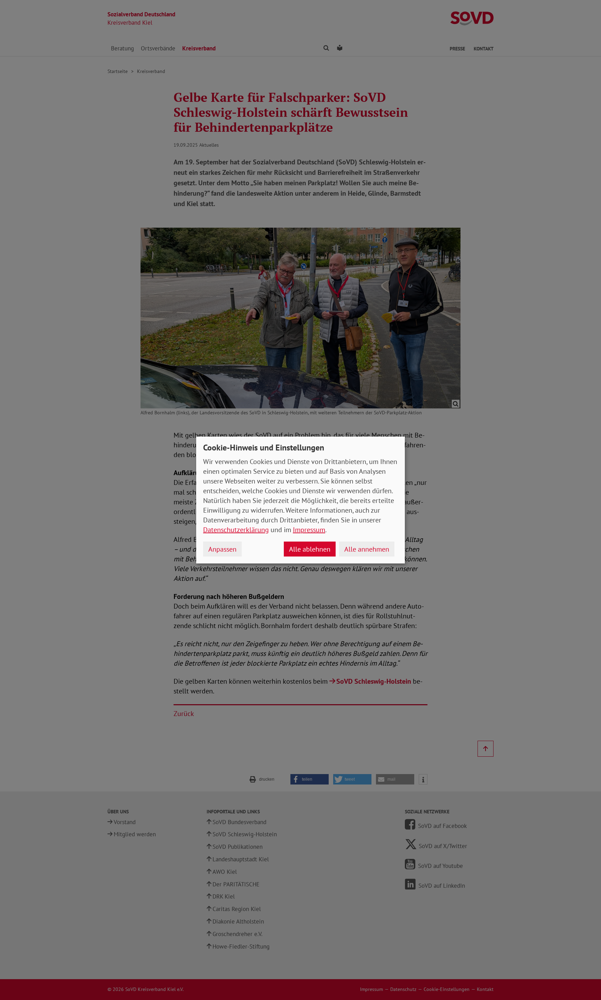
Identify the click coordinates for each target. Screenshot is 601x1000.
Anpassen (222, 549)
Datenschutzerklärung (236, 529)
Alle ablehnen (309, 549)
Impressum (309, 529)
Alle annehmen (366, 549)
